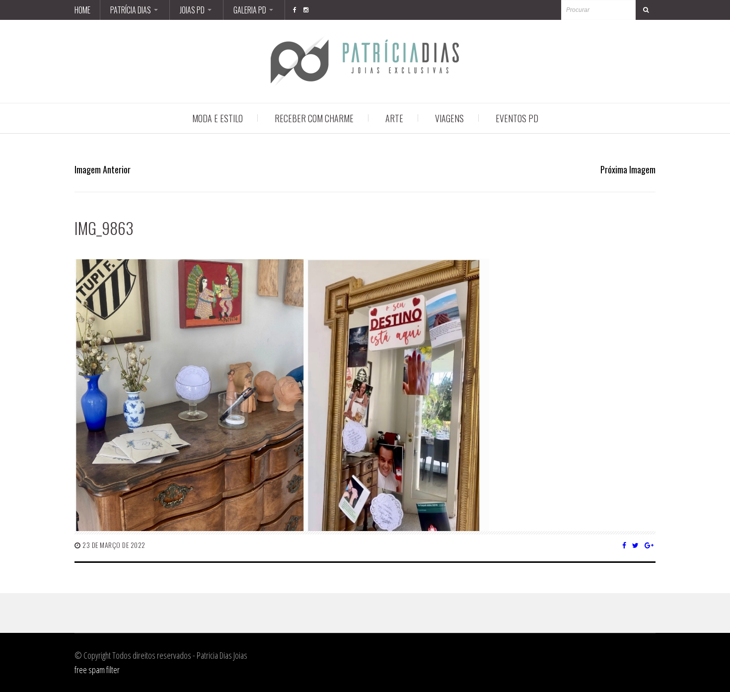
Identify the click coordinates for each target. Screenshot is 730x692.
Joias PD (192, 10)
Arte (394, 118)
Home (82, 10)
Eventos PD (517, 118)
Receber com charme (314, 118)
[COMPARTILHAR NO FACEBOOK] (624, 544)
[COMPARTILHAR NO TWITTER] (635, 544)
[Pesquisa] (646, 10)
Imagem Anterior (102, 169)
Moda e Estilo (217, 118)
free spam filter (97, 670)
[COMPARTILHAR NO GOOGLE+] (649, 544)
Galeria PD (249, 10)
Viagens (449, 118)
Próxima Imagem (628, 169)
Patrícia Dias (130, 10)
